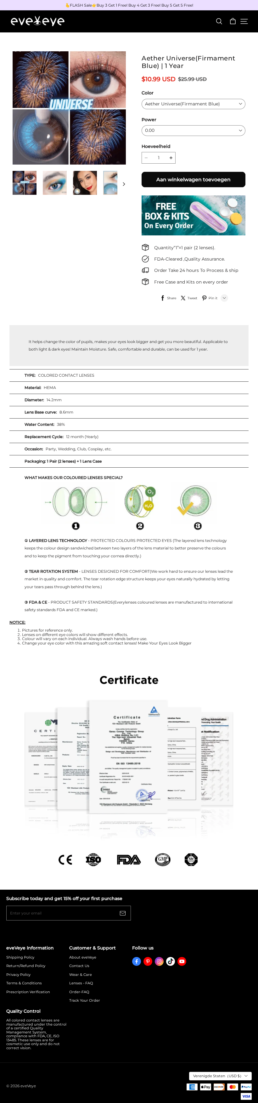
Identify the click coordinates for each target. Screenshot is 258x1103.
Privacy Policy (18, 975)
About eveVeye (82, 957)
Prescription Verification (28, 992)
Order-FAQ (79, 992)
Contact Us (79, 966)
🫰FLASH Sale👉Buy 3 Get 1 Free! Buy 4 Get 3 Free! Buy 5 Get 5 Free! (129, 5)
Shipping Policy (20, 957)
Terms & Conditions (24, 983)
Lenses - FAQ (81, 983)
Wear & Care (80, 975)
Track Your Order (84, 1001)
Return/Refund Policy (25, 966)
